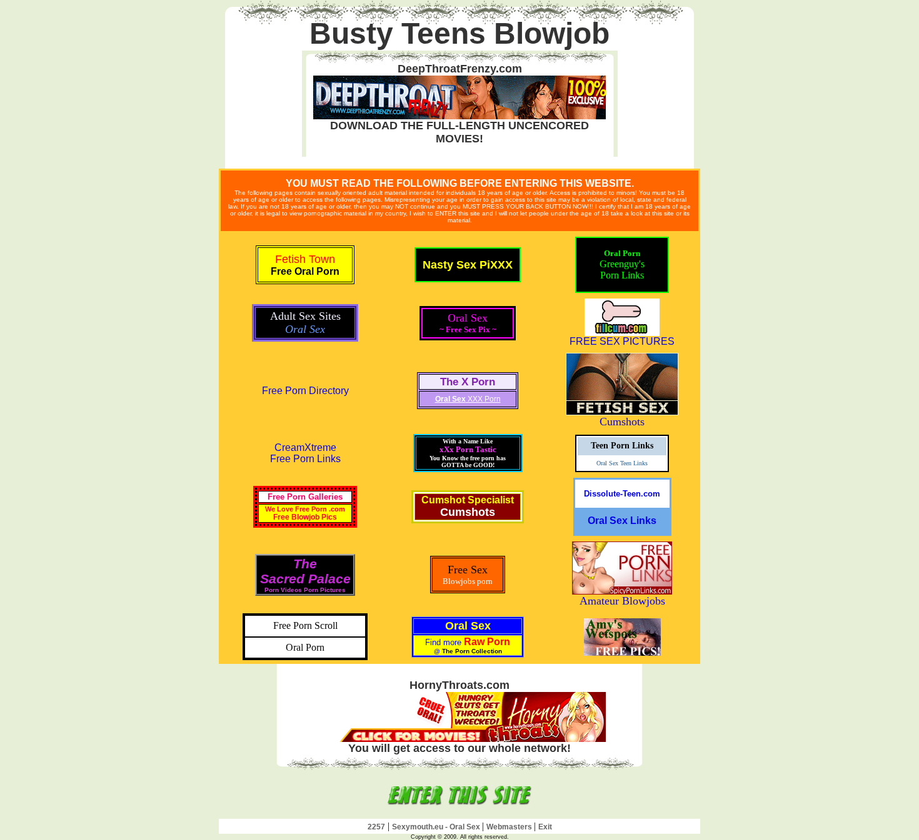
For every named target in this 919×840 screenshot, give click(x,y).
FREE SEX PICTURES (622, 341)
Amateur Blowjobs (622, 601)
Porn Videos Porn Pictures (305, 589)
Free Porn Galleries (305, 497)
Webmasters (510, 827)
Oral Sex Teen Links (622, 463)
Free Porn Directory (305, 390)
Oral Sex (468, 626)
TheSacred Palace (305, 571)
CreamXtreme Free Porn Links (305, 453)
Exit (545, 827)
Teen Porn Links (622, 445)
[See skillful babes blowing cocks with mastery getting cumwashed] (459, 806)
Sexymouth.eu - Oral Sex (437, 827)
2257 (376, 827)
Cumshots (622, 421)
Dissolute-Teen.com (622, 493)
